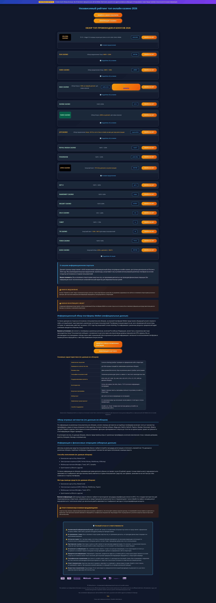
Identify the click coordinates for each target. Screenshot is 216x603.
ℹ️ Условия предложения (108, 45)
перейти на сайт (149, 37)
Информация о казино (108, 21)
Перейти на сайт (149, 54)
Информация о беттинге (108, 351)
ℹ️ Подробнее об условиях (108, 60)
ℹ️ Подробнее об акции (108, 256)
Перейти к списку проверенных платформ (107, 344)
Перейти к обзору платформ (108, 15)
